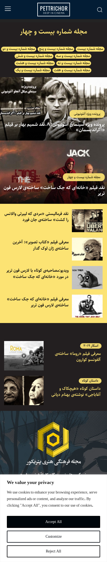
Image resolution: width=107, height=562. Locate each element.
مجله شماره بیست (90, 49)
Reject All (53, 551)
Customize (54, 536)
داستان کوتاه (90, 381)
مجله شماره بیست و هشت (35, 63)
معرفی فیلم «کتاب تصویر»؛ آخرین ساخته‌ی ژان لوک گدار (41, 245)
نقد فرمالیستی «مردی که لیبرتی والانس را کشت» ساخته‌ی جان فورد (36, 217)
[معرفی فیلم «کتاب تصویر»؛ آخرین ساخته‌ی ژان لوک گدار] (87, 249)
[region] (53, 518)
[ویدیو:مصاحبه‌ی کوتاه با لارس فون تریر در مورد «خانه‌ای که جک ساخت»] (87, 277)
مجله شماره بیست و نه (74, 63)
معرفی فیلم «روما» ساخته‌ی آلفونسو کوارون (78, 357)
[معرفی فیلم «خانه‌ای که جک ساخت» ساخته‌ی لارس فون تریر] (87, 306)
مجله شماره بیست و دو (18, 49)
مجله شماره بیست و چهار (83, 177)
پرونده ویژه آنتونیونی (87, 114)
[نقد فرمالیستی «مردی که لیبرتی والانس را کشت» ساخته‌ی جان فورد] (87, 220)
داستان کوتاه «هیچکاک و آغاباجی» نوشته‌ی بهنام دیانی (76, 392)
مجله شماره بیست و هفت (72, 70)
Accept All (53, 522)
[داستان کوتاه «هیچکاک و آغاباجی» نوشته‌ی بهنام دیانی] (24, 390)
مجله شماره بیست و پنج (56, 49)
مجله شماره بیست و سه (73, 56)
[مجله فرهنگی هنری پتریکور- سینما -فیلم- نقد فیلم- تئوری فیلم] (53, 443)
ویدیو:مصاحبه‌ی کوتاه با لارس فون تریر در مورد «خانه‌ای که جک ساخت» (37, 273)
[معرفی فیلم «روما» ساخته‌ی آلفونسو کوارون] (24, 355)
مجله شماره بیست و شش (34, 56)
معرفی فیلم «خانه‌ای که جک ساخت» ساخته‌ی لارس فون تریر (38, 302)
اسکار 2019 (90, 346)
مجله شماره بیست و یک (33, 70)
